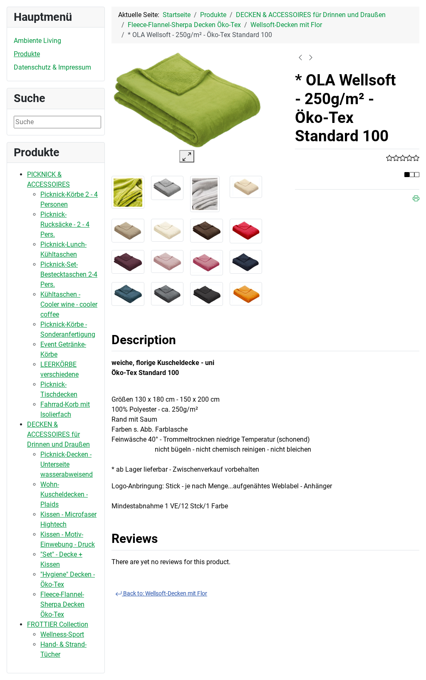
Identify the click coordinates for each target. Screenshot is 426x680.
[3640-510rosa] (167, 261)
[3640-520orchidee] (206, 262)
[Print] (416, 198)
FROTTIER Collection (57, 624)
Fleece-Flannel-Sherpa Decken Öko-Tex (62, 604)
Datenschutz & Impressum (52, 67)
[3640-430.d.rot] (127, 261)
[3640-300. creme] (246, 186)
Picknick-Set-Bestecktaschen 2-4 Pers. (68, 274)
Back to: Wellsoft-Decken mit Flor (164, 593)
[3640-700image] (127, 192)
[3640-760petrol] (127, 294)
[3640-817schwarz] (206, 294)
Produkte (27, 54)
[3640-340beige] (127, 230)
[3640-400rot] (246, 231)
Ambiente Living (37, 41)
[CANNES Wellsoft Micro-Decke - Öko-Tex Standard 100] (300, 57)
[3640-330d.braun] (206, 230)
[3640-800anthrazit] (167, 294)
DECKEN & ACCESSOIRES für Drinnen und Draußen (58, 434)
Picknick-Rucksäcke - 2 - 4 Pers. (64, 224)
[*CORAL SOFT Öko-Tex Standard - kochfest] (310, 57)
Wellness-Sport (62, 634)
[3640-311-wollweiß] (167, 230)
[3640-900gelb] (246, 293)
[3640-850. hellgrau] (167, 187)
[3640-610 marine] (246, 261)
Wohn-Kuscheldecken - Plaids (64, 494)
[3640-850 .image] (205, 194)
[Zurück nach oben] (411, 664)
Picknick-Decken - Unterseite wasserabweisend (66, 464)
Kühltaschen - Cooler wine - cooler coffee (68, 304)
